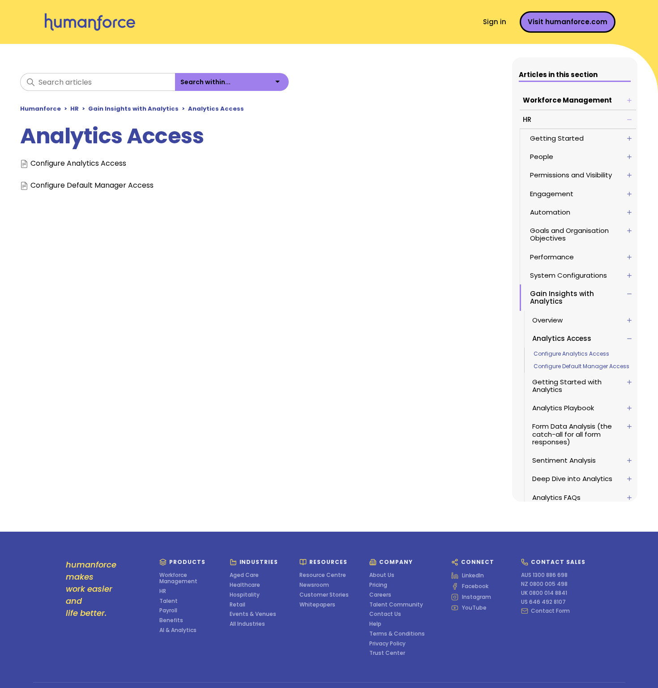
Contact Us (385, 614)
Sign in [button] (494, 21)
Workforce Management (178, 578)
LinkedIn (473, 575)
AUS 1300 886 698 (544, 575)
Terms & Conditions (397, 634)
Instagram (476, 597)
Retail (237, 605)
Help (375, 624)
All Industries (247, 624)
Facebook (475, 586)
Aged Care (244, 575)
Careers (380, 595)
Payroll (168, 610)
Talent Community (396, 605)
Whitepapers (317, 605)
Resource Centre (322, 575)
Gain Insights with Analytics (133, 108)
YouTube (474, 607)
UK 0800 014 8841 (544, 593)
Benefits (171, 620)
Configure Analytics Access (571, 353)
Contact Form (550, 611)
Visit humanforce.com (567, 21)
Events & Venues (253, 614)
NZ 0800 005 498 (544, 584)
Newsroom (314, 585)
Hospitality (245, 595)
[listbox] (232, 82)
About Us (381, 575)
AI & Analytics (178, 630)
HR (74, 108)
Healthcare (245, 585)
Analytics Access (216, 108)
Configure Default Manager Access (581, 366)
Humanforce (40, 108)
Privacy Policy (387, 644)
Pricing (378, 585)
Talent (168, 601)
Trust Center (387, 653)
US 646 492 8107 (543, 602)
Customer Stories (324, 595)
